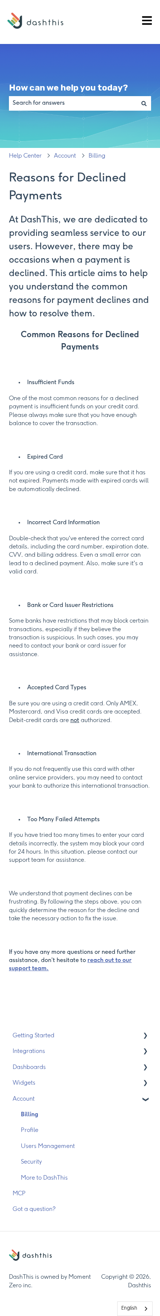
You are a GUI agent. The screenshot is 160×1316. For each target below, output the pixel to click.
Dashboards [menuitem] (29, 1067)
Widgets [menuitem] (24, 1083)
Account (65, 156)
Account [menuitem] (24, 1099)
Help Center (25, 156)
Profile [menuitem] (29, 1130)
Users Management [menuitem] (48, 1146)
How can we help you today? (68, 87)
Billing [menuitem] (29, 1114)
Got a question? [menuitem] (34, 1209)
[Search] (144, 103)
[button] (145, 1036)
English (129, 1308)
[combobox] (73, 103)
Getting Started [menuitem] (33, 1035)
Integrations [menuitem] (29, 1051)
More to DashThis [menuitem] (44, 1178)
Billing (97, 156)
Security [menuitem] (31, 1162)
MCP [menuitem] (19, 1193)
